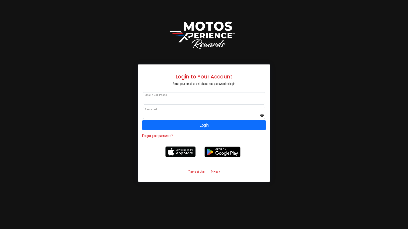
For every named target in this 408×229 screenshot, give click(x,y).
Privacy (215, 171)
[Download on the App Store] (180, 151)
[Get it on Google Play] (222, 151)
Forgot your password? (157, 136)
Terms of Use (196, 171)
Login (204, 125)
